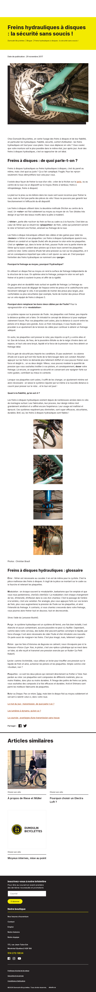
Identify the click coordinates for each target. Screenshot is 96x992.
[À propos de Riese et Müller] (27, 775)
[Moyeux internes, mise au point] (27, 835)
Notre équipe (13, 937)
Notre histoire (14, 932)
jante (79, 182)
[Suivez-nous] (9, 958)
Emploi (11, 927)
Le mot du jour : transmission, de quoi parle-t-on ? (31, 704)
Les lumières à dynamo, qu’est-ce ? (24, 711)
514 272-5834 (15, 953)
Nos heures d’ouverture (18, 916)
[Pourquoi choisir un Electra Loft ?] (69, 777)
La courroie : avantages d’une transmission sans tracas (34, 718)
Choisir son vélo (14, 792)
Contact (11, 922)
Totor (39, 694)
